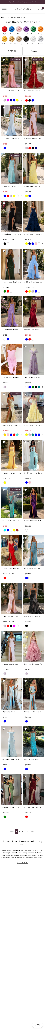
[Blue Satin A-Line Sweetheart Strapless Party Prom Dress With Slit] (33, 550)
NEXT (33, 831)
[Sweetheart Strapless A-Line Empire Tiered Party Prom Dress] (33, 407)
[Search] (38, 9)
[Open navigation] (5, 9)
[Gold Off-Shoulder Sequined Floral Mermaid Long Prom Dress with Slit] (11, 407)
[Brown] (17, 530)
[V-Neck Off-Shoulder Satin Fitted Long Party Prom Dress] (11, 502)
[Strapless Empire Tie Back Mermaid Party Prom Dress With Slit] (33, 693)
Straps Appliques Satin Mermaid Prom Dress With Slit (33, 330)
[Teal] (39, 387)
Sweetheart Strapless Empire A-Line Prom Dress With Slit (12, 330)
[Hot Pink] (8, 434)
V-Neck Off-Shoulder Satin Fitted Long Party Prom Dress (12, 521)
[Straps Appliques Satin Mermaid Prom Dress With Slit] (33, 311)
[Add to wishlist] (4, 60)
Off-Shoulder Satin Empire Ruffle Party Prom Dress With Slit (12, 759)
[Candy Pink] (36, 243)
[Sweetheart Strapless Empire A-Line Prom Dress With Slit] (11, 311)
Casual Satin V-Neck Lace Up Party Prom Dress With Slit (12, 807)
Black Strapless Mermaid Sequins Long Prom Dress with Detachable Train (33, 616)
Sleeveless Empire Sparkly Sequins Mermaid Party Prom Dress (12, 282)
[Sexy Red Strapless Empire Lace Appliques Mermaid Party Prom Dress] (11, 550)
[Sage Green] (33, 387)
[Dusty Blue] (29, 387)
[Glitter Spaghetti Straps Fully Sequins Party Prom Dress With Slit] (33, 789)
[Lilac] (17, 196)
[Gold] (5, 434)
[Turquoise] (17, 434)
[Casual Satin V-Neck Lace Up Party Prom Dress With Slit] (11, 789)
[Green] (5, 291)
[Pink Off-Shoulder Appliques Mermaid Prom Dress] (11, 598)
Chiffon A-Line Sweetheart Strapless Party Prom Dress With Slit (33, 473)
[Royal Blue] (11, 434)
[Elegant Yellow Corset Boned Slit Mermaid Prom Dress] (11, 455)
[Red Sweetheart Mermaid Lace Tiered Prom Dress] (33, 73)
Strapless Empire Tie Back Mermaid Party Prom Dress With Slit (33, 712)
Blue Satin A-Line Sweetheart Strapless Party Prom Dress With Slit (33, 568)
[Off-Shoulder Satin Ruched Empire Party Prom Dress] (33, 120)
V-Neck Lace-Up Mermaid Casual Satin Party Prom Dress (12, 138)
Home (3, 17)
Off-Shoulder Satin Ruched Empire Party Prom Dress (33, 138)
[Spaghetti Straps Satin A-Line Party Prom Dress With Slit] (11, 168)
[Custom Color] (8, 243)
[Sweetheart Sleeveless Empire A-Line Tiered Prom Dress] (33, 216)
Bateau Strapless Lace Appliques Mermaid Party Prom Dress (12, 91)
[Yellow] (17, 100)
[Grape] (26, 530)
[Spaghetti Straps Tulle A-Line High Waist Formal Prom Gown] (33, 646)
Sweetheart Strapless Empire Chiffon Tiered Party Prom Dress (33, 186)
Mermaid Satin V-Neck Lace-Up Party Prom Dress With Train (12, 712)
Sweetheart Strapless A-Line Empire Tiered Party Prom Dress (33, 425)
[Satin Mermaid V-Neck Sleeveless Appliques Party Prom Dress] (33, 502)
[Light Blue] (5, 196)
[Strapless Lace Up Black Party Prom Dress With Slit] (11, 216)
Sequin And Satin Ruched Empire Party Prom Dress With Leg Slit (33, 759)
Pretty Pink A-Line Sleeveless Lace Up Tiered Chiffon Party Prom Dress (12, 377)
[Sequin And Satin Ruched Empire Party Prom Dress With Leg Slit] (33, 741)
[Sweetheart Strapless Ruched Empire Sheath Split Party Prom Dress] (11, 646)
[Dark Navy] (11, 100)
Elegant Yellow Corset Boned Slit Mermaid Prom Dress (12, 473)
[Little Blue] (8, 530)
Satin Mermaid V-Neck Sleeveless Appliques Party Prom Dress (33, 521)
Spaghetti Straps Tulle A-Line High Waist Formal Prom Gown (33, 664)
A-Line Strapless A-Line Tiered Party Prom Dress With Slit (33, 282)
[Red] (26, 100)
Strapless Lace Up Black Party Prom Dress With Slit (12, 234)
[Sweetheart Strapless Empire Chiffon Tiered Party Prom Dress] (33, 168)
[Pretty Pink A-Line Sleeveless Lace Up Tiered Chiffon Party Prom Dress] (11, 359)
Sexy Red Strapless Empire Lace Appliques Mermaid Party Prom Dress (12, 568)
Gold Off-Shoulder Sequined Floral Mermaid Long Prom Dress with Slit (12, 425)
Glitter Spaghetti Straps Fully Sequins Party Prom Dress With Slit (33, 807)
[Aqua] (5, 530)
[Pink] (5, 100)
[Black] (29, 100)
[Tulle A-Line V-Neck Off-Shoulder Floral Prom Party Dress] (33, 359)
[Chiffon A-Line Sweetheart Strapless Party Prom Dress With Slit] (33, 455)
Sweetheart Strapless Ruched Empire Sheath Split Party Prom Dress (12, 664)
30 (28, 831)
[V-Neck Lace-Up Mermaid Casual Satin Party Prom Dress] (11, 120)
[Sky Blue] (33, 243)
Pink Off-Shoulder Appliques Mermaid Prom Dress (12, 616)
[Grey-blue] (33, 339)
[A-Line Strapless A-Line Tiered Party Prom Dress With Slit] (33, 264)
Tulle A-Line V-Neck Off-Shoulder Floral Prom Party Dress (33, 377)
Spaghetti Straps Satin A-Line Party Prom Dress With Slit (12, 186)
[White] (11, 291)
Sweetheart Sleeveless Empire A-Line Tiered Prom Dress (33, 234)
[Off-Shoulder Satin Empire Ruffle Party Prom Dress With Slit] (11, 741)
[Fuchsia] (8, 100)
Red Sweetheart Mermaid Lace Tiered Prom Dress (33, 91)
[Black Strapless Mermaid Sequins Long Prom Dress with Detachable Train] (33, 598)
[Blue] (14, 100)
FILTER (11, 51)
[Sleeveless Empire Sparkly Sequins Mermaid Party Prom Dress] (11, 264)
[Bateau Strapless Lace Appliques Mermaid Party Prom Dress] (11, 72)
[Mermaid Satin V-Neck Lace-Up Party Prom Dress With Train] (11, 693)
